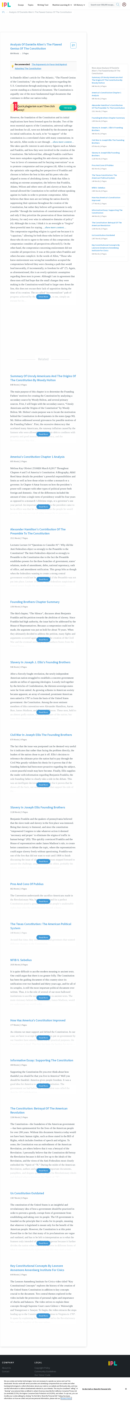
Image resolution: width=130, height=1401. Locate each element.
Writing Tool (42, 5)
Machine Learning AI (61, 5)
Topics (30, 5)
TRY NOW (68, 108)
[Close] (126, 1389)
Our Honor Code (42, 1375)
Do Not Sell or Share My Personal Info (96, 1389)
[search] (117, 4)
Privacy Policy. (66, 1398)
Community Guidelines (45, 1371)
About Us (6, 1368)
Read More (43, 434)
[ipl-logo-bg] (7, 4)
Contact (5, 1371)
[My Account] (125, 4)
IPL (3, 12)
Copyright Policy (42, 1368)
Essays (21, 5)
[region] (65, 1389)
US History (78, 5)
